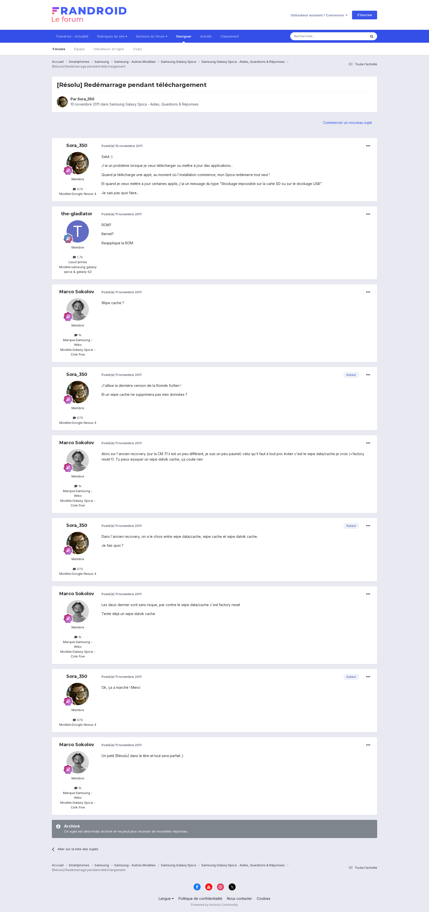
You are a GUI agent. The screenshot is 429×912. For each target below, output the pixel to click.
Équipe (79, 49)
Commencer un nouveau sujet (347, 122)
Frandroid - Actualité (72, 36)
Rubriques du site (111, 36)
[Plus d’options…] (368, 146)
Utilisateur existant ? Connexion (318, 15)
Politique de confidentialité (200, 898)
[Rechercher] (371, 36)
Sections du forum (151, 36)
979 (79, 189)
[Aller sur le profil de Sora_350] (62, 101)
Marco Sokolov (76, 291)
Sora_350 (85, 99)
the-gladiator (76, 214)
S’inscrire (364, 15)
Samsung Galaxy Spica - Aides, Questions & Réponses (154, 104)
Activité (206, 36)
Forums (59, 49)
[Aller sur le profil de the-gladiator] (78, 231)
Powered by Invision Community (214, 905)
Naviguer (183, 36)
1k (79, 335)
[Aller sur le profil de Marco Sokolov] (78, 309)
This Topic (351, 36)
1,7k (79, 257)
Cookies (263, 898)
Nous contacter (239, 898)
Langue (165, 898)
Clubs (137, 49)
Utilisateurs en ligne (109, 49)
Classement (229, 36)
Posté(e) (122, 146)
